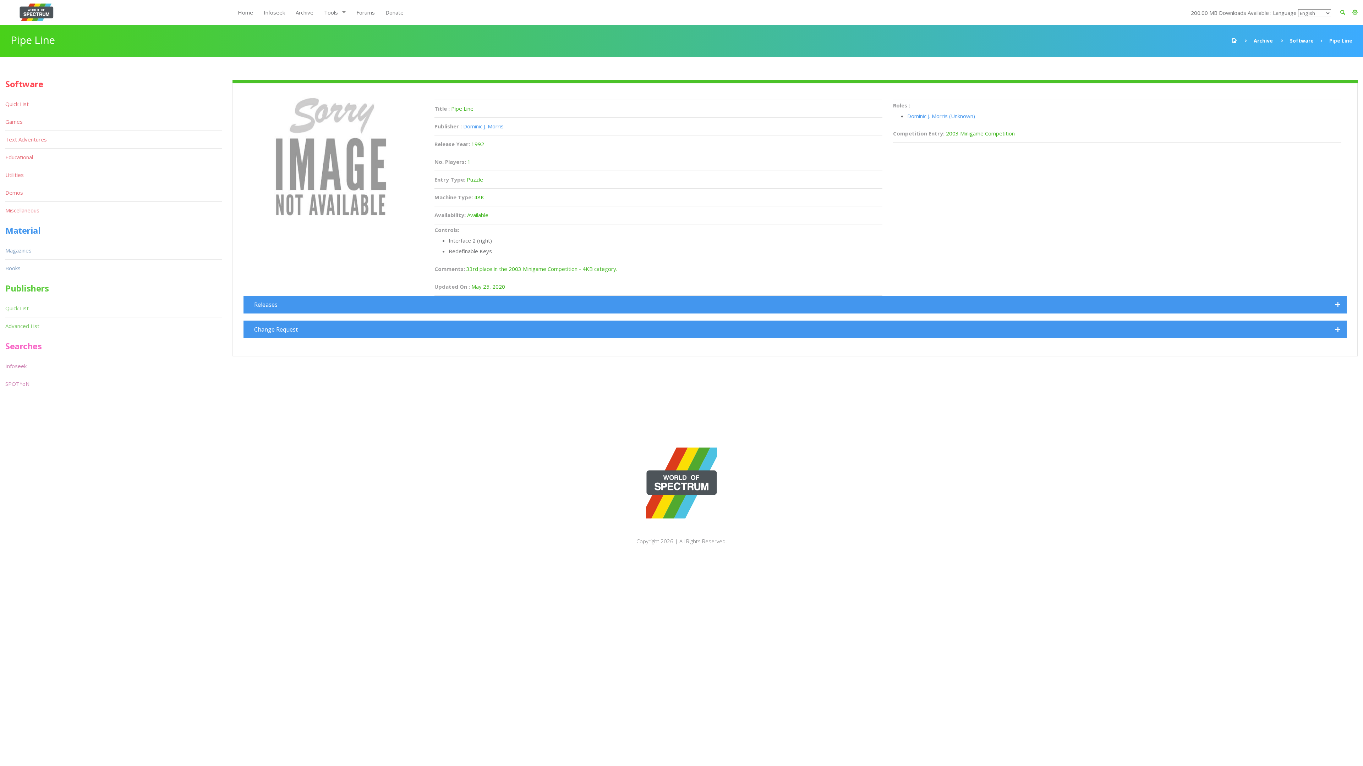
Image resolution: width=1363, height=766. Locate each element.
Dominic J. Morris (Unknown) (941, 116)
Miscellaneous (22, 210)
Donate (394, 12)
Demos (14, 192)
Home (245, 12)
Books (13, 268)
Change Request (276, 329)
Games (14, 121)
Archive (304, 12)
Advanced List (22, 325)
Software (1302, 40)
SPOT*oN (17, 383)
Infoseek (274, 12)
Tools (331, 12)
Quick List (17, 103)
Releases (266, 305)
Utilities (14, 174)
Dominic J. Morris (483, 126)
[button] (1355, 12)
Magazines (18, 250)
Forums (365, 12)
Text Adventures (26, 139)
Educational (19, 157)
